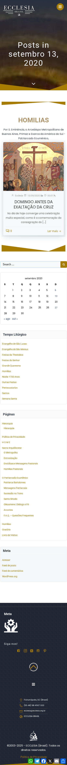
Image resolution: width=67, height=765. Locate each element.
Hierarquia (7, 423)
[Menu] (60, 6)
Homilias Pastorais (13, 469)
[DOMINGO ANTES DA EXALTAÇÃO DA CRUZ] (33, 166)
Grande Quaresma (11, 365)
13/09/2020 (33, 195)
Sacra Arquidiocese (11, 448)
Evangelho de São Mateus (15, 349)
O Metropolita (11, 452)
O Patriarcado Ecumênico (15, 477)
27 (56, 307)
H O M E (6, 442)
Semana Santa (9, 398)
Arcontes (8, 510)
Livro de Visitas (9, 535)
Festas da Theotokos (12, 355)
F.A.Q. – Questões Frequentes (19, 515)
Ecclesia (19, 195)
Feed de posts (9, 565)
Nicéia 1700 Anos (11, 376)
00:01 (50, 195)
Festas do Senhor (11, 360)
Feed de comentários (12, 571)
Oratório (6, 529)
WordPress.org (9, 576)
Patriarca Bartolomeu (15, 482)
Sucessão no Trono (13, 493)
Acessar (6, 560)
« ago (7, 318)
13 (56, 296)
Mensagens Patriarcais (15, 488)
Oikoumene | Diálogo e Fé (16, 504)
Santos (5, 393)
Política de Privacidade (13, 437)
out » (15, 318)
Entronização (10, 458)
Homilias (6, 371)
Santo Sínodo (10, 499)
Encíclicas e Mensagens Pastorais (21, 463)
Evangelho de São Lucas (14, 343)
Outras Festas (9, 382)
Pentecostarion (10, 387)
